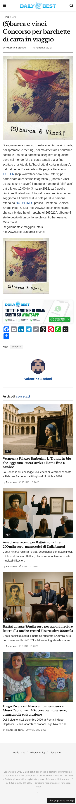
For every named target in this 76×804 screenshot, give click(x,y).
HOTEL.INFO (25, 203)
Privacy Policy (37, 752)
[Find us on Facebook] (37, 794)
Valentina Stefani (16, 47)
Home (6, 17)
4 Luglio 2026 (29, 566)
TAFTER (8, 174)
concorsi (16, 346)
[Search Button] (71, 5)
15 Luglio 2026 (30, 482)
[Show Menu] (4, 5)
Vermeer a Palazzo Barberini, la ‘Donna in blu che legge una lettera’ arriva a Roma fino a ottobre (37, 463)
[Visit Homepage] (38, 5)
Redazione (11, 482)
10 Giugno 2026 (37, 730)
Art (14, 17)
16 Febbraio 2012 (42, 47)
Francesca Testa (15, 730)
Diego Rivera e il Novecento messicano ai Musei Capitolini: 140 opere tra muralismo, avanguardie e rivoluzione (35, 710)
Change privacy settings (61, 800)
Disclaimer (56, 752)
